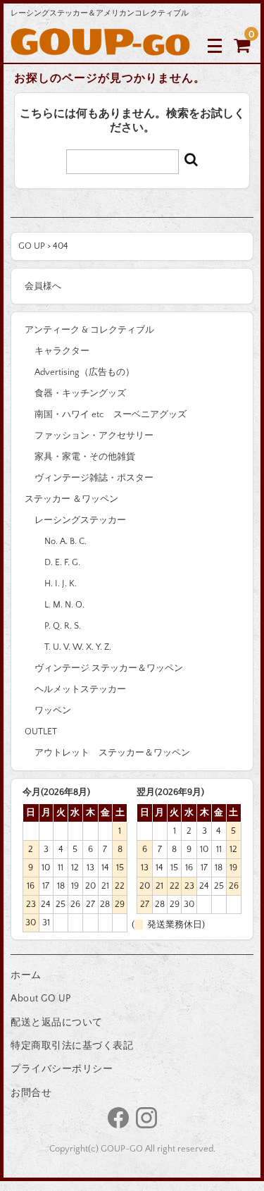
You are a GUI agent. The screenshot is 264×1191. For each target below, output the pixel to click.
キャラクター (61, 351)
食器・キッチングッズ (80, 393)
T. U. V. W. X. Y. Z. (77, 647)
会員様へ (43, 286)
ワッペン (52, 710)
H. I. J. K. (60, 583)
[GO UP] (100, 45)
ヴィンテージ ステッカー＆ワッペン (108, 668)
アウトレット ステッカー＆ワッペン (112, 753)
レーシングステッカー (80, 520)
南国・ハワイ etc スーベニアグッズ (110, 414)
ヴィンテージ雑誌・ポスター (93, 478)
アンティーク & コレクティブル (89, 330)
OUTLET (41, 731)
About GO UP (41, 998)
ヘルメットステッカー (80, 689)
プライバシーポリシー (62, 1069)
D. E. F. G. (62, 562)
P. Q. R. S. (62, 626)
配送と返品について (57, 1022)
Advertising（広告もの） (84, 372)
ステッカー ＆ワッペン (71, 499)
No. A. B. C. (65, 541)
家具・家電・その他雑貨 (84, 457)
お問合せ (31, 1093)
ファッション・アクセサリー (93, 435)
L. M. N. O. (64, 605)
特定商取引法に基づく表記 (72, 1045)
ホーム (26, 975)
